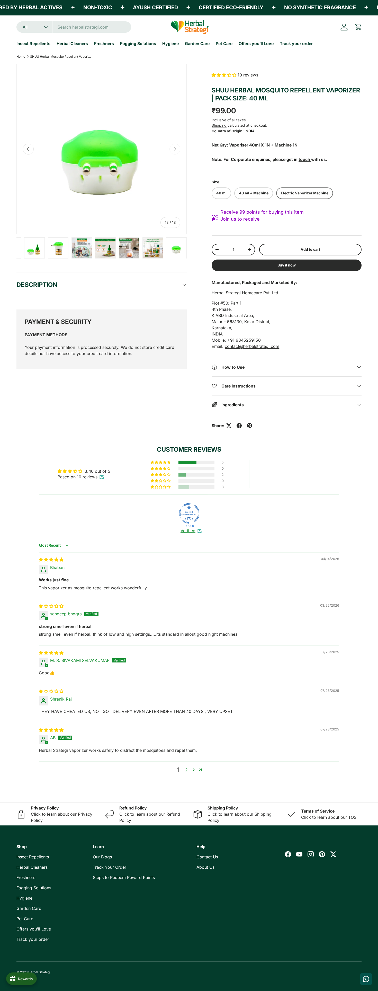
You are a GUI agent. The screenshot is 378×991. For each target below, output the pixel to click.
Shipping (219, 125)
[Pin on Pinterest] (249, 425)
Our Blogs (102, 856)
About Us (205, 867)
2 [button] (186, 769)
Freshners (104, 43)
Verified (188, 530)
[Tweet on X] (229, 425)
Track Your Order (109, 867)
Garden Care (197, 43)
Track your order (296, 43)
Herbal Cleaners (72, 43)
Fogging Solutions (138, 43)
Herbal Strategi (39, 972)
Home (20, 56)
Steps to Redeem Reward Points (124, 877)
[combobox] (73, 27)
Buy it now (286, 265)
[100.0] (189, 513)
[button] (358, 27)
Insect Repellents (33, 43)
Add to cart (310, 249)
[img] (51, 559)
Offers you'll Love (256, 43)
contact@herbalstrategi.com (252, 346)
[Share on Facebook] (239, 425)
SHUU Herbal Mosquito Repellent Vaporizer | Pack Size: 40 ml (61, 56)
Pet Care (224, 43)
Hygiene (170, 43)
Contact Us (207, 856)
